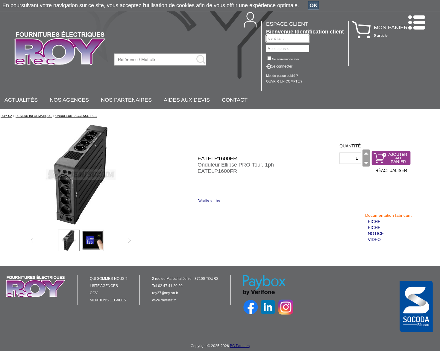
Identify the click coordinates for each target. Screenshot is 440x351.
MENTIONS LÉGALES (108, 300)
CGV (94, 293)
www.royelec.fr (164, 300)
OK (313, 5)
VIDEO (374, 239)
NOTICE (376, 233)
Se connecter (281, 66)
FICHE (374, 221)
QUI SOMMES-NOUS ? (109, 279)
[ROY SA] (59, 48)
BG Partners (240, 346)
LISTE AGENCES (104, 286)
